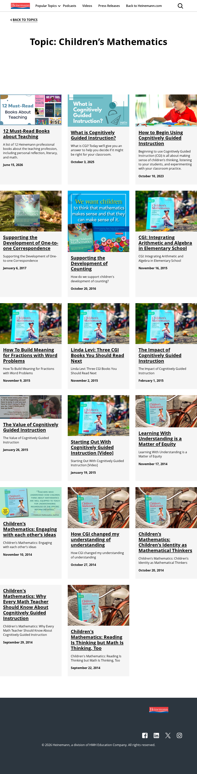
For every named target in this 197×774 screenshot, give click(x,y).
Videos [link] (87, 6)
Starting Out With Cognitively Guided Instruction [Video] (92, 447)
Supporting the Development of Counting (89, 263)
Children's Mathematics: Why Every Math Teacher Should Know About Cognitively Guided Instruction (25, 604)
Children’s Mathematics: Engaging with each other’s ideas (30, 529)
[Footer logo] (158, 710)
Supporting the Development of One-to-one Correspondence (30, 242)
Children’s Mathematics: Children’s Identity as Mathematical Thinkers (165, 542)
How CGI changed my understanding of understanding (95, 539)
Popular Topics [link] (46, 6)
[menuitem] (20, 5)
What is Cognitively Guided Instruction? (93, 135)
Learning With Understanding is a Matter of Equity (160, 438)
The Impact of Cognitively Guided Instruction (160, 355)
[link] (20, 5)
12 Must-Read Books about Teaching (26, 134)
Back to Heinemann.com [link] (144, 6)
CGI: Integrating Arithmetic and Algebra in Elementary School (165, 242)
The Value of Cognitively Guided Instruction (30, 427)
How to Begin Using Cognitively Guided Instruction (161, 138)
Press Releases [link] (109, 6)
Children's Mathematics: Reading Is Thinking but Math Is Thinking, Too (97, 639)
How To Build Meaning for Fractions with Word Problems (30, 355)
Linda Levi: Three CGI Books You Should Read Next (97, 355)
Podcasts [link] (69, 6)
